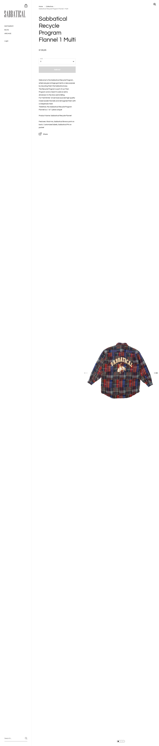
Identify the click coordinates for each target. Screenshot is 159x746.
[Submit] (26, 738)
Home (41, 6)
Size (41, 58)
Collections (49, 6)
